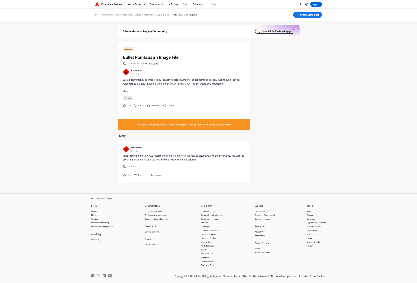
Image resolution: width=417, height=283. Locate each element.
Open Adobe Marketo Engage (277, 31)
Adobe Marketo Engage (131, 15)
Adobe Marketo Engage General (156, 15)
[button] (307, 15)
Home (96, 15)
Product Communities (110, 15)
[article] (183, 162)
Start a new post (205, 124)
